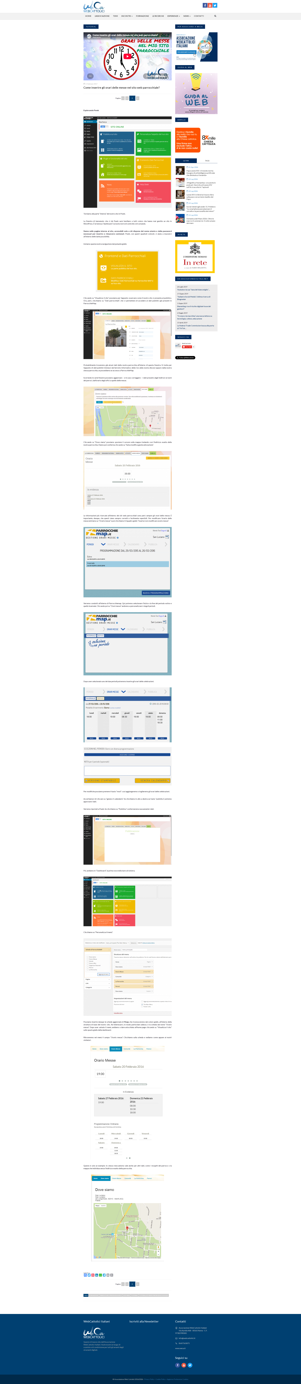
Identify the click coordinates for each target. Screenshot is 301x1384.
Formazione (142, 16)
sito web (126, 1295)
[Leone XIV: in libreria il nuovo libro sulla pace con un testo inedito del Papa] (180, 194)
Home (88, 16)
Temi (115, 16)
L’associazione (102, 16)
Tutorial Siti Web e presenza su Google (153, 1295)
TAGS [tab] (207, 161)
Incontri (126, 16)
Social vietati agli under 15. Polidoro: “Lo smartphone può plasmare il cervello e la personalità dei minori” (201, 209)
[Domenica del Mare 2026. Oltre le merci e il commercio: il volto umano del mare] (180, 218)
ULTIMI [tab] (186, 161)
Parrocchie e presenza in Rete (111, 1295)
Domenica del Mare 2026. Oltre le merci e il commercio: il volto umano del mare (200, 220)
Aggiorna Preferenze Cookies (177, 1379)
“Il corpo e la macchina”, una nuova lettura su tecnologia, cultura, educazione (194, 317)
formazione (93, 1295)
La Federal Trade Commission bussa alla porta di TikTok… (195, 326)
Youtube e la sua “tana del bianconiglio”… (193, 289)
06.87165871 (184, 1343)
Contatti (199, 16)
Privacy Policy (149, 1379)
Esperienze (172, 16)
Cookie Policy (160, 1379)
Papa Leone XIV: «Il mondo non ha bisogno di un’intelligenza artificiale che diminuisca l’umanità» (200, 173)
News (186, 16)
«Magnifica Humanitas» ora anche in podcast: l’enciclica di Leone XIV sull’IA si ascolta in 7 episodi (201, 185)
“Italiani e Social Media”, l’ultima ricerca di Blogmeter (193, 298)
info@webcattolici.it (187, 1338)
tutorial (134, 1295)
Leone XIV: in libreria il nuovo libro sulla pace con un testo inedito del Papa (200, 197)
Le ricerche (158, 16)
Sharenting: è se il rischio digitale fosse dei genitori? (194, 307)
